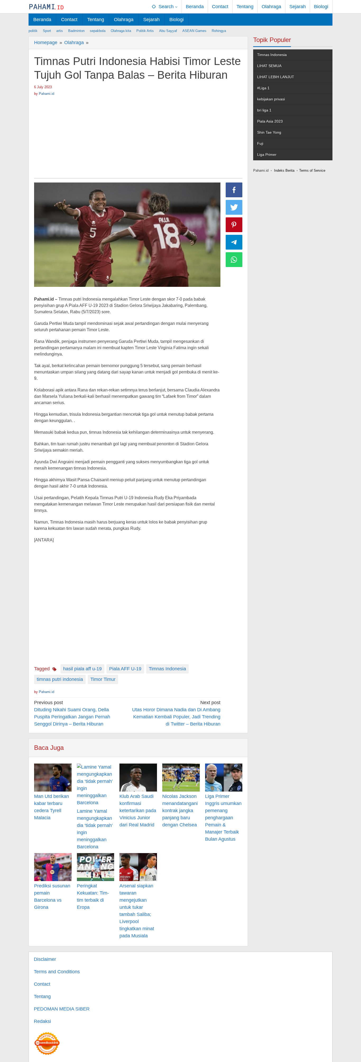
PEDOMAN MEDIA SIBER (62, 1009)
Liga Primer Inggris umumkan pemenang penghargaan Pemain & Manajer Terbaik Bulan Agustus (223, 818)
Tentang (42, 996)
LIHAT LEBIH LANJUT (275, 77)
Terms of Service (312, 170)
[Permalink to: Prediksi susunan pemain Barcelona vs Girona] (53, 867)
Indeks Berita (284, 170)
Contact (42, 984)
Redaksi (42, 1021)
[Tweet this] (234, 207)
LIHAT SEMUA (269, 66)
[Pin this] (234, 224)
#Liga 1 (263, 88)
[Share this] (234, 190)
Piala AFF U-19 (125, 668)
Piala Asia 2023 (270, 121)
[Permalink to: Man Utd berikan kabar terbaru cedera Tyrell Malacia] (53, 778)
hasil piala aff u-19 (82, 668)
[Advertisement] (138, 136)
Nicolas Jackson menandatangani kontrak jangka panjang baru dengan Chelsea (180, 810)
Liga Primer (266, 154)
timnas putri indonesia (60, 679)
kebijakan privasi (271, 99)
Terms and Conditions (57, 971)
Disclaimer (45, 959)
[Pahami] (46, 6)
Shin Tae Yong (269, 132)
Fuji (260, 143)
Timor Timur (102, 679)
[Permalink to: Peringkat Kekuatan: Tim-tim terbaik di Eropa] (95, 867)
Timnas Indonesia (167, 668)
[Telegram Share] (234, 242)
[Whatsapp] (234, 259)
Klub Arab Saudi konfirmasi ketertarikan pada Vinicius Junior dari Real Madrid (137, 810)
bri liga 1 (264, 110)
